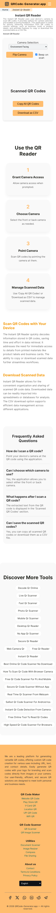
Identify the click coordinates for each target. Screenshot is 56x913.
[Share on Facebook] (10, 898)
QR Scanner (30, 829)
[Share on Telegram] (46, 898)
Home (5, 9)
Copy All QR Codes (28, 104)
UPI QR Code (30, 812)
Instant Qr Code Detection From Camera (28, 709)
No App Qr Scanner (28, 633)
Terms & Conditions (30, 871)
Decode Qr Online (28, 587)
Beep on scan (43, 56)
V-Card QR (30, 805)
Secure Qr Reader (28, 641)
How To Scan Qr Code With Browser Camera (28, 671)
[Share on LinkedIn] (32, 898)
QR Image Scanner (30, 832)
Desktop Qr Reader (28, 625)
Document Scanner (30, 845)
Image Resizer (30, 848)
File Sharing (30, 855)
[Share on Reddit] (39, 898)
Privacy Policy (30, 875)
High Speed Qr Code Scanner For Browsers (28, 724)
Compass (30, 852)
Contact (30, 868)
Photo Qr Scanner (28, 610)
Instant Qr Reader (28, 656)
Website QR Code (30, 798)
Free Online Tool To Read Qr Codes (28, 717)
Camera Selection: (28, 42)
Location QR (30, 809)
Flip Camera (19, 54)
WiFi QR (30, 816)
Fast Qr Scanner (28, 603)
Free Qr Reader (40, 648)
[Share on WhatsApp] (24, 898)
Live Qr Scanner (28, 595)
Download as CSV (28, 113)
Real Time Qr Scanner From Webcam (28, 694)
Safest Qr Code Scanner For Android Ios (28, 701)
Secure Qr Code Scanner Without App (28, 686)
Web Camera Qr (15, 648)
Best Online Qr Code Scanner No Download (28, 663)
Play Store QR (30, 802)
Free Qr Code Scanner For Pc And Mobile (28, 679)
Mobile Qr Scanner (28, 618)
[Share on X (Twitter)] (17, 898)
